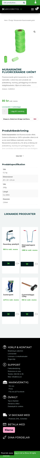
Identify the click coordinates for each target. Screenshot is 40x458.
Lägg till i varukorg (17, 111)
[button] (34, 32)
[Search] (24, 3)
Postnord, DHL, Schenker (18, 419)
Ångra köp (11, 359)
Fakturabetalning (14, 368)
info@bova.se (17, 377)
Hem (5, 20)
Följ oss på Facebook (16, 392)
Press (11, 389)
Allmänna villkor (13, 404)
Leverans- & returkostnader (17, 356)
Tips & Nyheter (13, 401)
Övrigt (11, 20)
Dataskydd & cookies (15, 406)
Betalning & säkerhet (15, 351)
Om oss (11, 386)
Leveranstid (12, 354)
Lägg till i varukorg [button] (6, 312)
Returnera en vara (14, 371)
